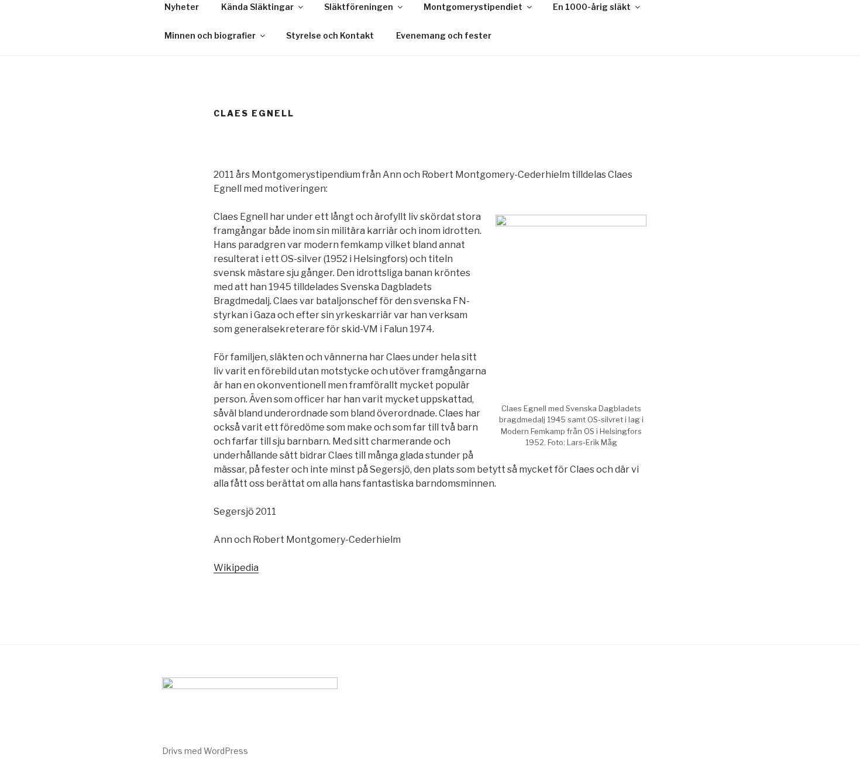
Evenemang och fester (443, 35)
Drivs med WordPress (205, 751)
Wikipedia (236, 567)
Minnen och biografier (210, 35)
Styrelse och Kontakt (330, 35)
